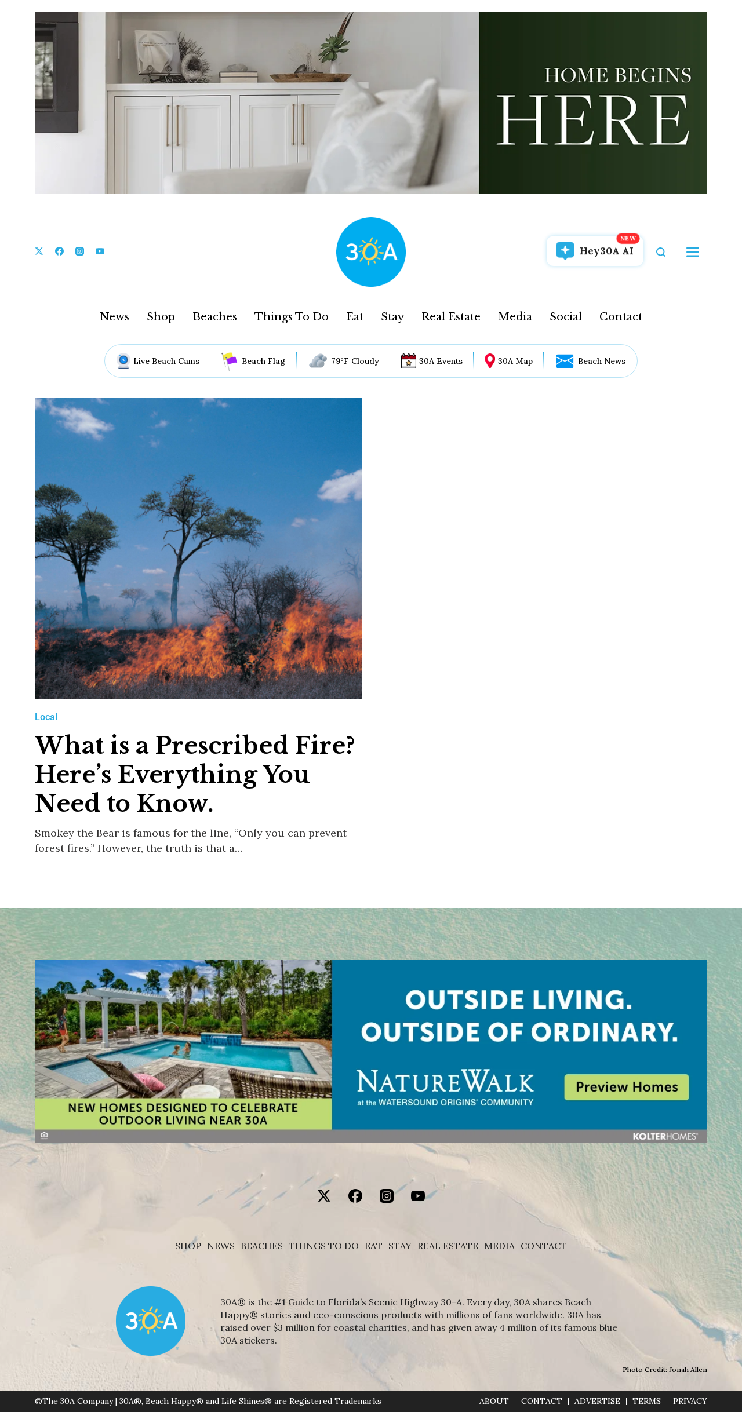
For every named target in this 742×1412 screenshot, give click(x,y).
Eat (354, 317)
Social (566, 317)
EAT (374, 1246)
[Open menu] (692, 252)
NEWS (221, 1246)
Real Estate (451, 317)
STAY (400, 1246)
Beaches (214, 317)
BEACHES (262, 1246)
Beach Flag (263, 361)
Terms (646, 1401)
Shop (161, 317)
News (114, 317)
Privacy (690, 1401)
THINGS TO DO (324, 1246)
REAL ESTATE (447, 1246)
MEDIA (499, 1246)
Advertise (597, 1401)
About (494, 1401)
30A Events (441, 361)
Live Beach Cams (166, 361)
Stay (392, 317)
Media (515, 317)
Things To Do (291, 317)
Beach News (601, 361)
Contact (620, 317)
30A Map (515, 361)
